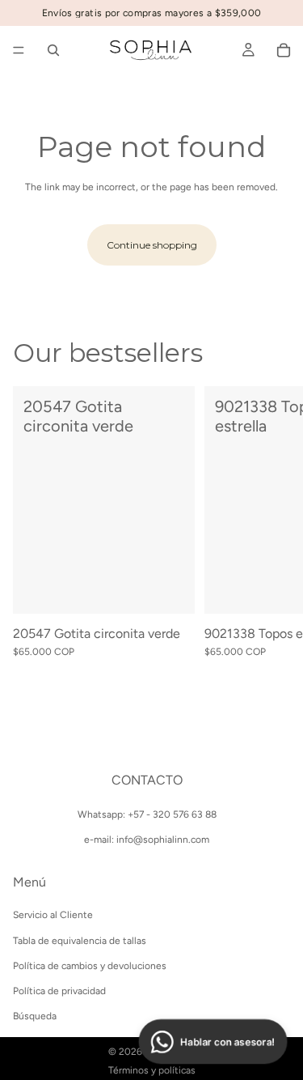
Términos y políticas (152, 1070)
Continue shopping (152, 245)
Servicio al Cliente (53, 915)
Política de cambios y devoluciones (89, 966)
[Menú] (18, 50)
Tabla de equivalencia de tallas (79, 940)
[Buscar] (53, 50)
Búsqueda (35, 1016)
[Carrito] (283, 50)
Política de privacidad (59, 991)
